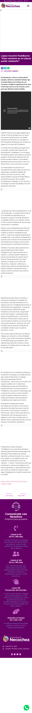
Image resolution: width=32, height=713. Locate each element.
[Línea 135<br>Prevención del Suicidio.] (16, 581)
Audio (3, 484)
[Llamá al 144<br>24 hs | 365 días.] (16, 554)
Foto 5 (24, 481)
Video (9, 484)
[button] (28, 6)
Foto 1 (3, 481)
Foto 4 (19, 481)
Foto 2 (8, 481)
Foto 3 (13, 481)
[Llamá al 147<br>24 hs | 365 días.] (16, 528)
